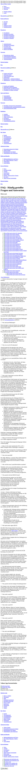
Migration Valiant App (6, 216)
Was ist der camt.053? (7, 604)
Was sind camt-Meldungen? (8, 631)
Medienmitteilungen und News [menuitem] (11, 159)
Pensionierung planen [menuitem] (9, 55)
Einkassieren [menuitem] (7, 77)
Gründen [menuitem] (6, 114)
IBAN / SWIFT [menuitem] (7, 696)
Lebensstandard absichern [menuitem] (10, 56)
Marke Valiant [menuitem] (7, 140)
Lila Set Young (23, 230)
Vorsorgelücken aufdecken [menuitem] (10, 58)
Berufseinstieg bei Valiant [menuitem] (10, 151)
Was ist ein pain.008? (7, 455)
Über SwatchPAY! (15, 226)
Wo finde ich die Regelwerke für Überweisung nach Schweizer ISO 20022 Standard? (14, 315)
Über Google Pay (7, 213)
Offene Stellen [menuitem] (7, 150)
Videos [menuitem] (5, 708)
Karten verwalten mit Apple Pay (13, 199)
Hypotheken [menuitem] (6, 32)
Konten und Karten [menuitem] (5, 18)
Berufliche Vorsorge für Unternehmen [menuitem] (12, 105)
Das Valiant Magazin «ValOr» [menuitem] (11, 160)
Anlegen (10, 198)
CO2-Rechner (23, 201)
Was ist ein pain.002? (7, 295)
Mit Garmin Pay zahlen (18, 209)
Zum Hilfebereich (5, 277)
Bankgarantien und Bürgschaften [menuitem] (11, 88)
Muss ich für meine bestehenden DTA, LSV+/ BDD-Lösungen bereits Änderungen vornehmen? (12, 446)
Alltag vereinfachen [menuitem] (8, 117)
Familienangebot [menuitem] (7, 27)
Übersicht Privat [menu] (4, 15)
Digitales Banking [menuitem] (4, 62)
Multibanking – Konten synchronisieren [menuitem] (13, 80)
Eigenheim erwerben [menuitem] (8, 34)
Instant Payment (14, 214)
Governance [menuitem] (6, 172)
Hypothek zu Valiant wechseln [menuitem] (11, 90)
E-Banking (12, 202)
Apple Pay (14, 198)
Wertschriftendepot (19, 204)
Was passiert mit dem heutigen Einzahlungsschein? (14, 583)
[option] (13, 233)
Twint (21, 226)
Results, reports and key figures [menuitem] (11, 175)
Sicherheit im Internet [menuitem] (9, 700)
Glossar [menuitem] (5, 706)
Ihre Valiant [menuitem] (3, 132)
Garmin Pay (21, 208)
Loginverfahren (21, 214)
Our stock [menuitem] (6, 177)
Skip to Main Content (6, 4)
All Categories (4, 198)
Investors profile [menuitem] (7, 170)
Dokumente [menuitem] (6, 705)
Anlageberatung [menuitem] (7, 44)
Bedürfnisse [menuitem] (3, 111)
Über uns (6, 9)
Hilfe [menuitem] (5, 698)
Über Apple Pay (10, 201)
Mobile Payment (15, 216)
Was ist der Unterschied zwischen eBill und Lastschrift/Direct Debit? (12, 376)
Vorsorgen (10, 230)
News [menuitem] (5, 168)
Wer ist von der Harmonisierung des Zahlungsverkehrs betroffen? (10, 666)
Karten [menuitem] (5, 24)
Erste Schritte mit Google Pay (19, 210)
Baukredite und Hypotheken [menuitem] (10, 87)
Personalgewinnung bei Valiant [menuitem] (11, 149)
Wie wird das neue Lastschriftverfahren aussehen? (14, 464)
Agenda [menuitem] (5, 171)
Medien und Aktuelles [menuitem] (5, 156)
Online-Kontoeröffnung (18, 218)
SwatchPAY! (4, 218)
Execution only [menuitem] (7, 46)
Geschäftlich (6, 7)
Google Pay (9, 210)
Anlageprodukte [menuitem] (7, 48)
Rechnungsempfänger (19, 205)
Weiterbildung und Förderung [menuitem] (11, 153)
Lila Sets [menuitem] (6, 21)
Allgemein (17, 202)
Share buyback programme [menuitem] (10, 178)
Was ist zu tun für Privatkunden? (10, 345)
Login (5, 13)
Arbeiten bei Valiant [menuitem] (5, 146)
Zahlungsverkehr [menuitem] (8, 25)
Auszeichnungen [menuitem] (7, 143)
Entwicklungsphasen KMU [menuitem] (10, 108)
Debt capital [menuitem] (6, 174)
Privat (5, 6)
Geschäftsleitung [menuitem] (7, 138)
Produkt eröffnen (8, 11)
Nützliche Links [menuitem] (4, 693)
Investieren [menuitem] (6, 118)
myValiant (9, 218)
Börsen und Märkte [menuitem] (8, 49)
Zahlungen (3, 205)
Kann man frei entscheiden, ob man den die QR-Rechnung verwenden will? (13, 551)
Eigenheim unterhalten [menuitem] (9, 36)
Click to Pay (17, 201)
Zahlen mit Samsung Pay (7, 224)
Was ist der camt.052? (7, 618)
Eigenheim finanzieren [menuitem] (9, 35)
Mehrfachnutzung (5, 229)
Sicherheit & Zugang (14, 229)
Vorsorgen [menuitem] (3, 52)
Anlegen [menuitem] (2, 41)
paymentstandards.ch (9, 320)
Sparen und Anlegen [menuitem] (5, 93)
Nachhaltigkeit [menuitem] (7, 139)
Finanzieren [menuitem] (3, 29)
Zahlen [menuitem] (2, 70)
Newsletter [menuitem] (6, 697)
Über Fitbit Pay (14, 208)
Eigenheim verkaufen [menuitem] (9, 38)
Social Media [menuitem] (7, 163)
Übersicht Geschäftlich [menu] (5, 67)
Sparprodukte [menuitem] (7, 96)
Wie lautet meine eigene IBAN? (9, 525)
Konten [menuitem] (5, 23)
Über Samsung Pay (17, 224)
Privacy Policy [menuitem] (7, 702)
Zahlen (2, 197)
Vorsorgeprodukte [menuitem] (8, 59)
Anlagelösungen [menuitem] (7, 97)
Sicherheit (12, 204)
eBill (7, 205)
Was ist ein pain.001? (7, 305)
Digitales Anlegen (5, 202)
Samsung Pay (18, 217)
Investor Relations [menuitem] (4, 166)
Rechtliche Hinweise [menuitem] (8, 701)
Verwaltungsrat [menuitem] (7, 136)
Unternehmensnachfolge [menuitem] (9, 121)
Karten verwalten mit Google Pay (9, 212)
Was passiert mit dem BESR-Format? (11, 475)
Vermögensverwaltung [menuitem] (9, 45)
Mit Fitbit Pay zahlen (6, 208)
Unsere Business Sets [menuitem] (9, 76)
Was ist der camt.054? (7, 594)
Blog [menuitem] (2, 65)
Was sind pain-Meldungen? (8, 322)
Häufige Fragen (15, 213)
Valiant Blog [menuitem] (6, 161)
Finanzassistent (23, 202)
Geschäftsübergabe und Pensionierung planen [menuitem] (14, 107)
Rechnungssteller (5, 221)
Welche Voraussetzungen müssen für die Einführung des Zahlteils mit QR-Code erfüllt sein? (14, 506)
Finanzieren (3, 206)
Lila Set (18, 230)
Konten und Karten (5, 204)
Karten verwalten (22, 206)
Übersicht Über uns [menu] (5, 129)
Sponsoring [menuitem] (6, 142)
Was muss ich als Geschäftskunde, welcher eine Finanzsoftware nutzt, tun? (13, 331)
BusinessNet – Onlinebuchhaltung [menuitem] (12, 78)
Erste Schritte (14, 206)
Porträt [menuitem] (5, 135)
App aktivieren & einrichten (14, 228)
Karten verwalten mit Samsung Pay (15, 222)
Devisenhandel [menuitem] (7, 119)
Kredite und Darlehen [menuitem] (9, 86)
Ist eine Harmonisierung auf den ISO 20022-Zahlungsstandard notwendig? (12, 394)
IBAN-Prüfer (15, 530)
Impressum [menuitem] (6, 704)
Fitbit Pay (8, 206)
